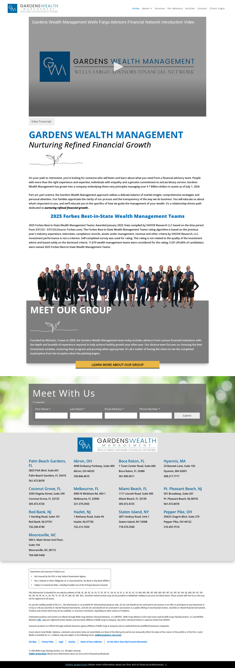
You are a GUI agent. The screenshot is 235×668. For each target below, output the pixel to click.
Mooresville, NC (42, 534)
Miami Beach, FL (133, 488)
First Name (48, 409)
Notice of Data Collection (91, 641)
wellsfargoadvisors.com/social (108, 635)
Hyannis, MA (175, 461)
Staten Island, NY (134, 511)
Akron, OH (83, 461)
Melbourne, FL (86, 488)
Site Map (32, 641)
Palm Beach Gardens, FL (47, 463)
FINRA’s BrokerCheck (38, 653)
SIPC (39, 619)
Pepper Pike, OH (178, 511)
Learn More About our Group (118, 365)
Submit (187, 415)
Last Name (83, 409)
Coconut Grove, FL (45, 488)
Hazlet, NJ (82, 511)
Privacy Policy (47, 641)
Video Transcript (41, 121)
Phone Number (155, 409)
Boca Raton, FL (132, 461)
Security (71, 641)
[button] (147, 8)
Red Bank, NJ (40, 511)
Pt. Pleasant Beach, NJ (183, 488)
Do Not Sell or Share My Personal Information (127, 641)
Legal (61, 641)
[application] (117, 67)
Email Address (120, 409)
